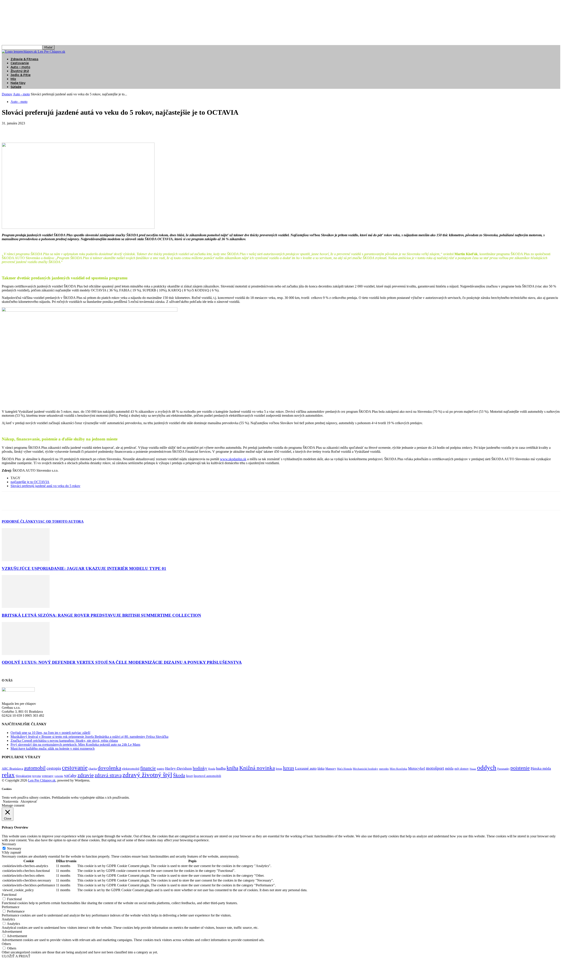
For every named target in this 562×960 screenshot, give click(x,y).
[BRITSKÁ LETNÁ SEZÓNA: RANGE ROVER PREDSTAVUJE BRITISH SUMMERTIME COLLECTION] (26, 607)
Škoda (179, 775)
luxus (288, 768)
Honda (211, 768)
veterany (48, 776)
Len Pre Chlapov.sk (42, 780)
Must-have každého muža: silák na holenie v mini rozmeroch (53, 748)
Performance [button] (10, 907)
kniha (232, 768)
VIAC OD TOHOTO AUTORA (60, 521)
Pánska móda (541, 768)
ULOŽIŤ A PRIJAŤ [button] (16, 956)
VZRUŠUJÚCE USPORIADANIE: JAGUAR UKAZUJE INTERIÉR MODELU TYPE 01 (84, 568)
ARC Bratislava (12, 768)
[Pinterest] (40, 129)
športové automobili (207, 776)
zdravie (85, 775)
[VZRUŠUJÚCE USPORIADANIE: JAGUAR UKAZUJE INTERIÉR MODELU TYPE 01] (26, 560)
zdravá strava (108, 775)
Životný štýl (20, 71)
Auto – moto (20, 67)
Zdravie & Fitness (24, 59)
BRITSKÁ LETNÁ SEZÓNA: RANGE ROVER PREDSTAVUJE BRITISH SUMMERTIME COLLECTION (101, 615)
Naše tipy (18, 83)
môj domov (461, 768)
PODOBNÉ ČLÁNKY (19, 521)
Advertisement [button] (12, 931)
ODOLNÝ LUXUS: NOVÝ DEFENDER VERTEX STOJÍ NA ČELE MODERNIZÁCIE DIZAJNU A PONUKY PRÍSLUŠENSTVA (122, 662)
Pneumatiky (503, 768)
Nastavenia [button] (10, 801)
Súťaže (16, 87)
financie (148, 768)
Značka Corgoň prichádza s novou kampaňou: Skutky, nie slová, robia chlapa (64, 740)
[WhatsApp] (56, 129)
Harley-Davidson (178, 768)
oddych (486, 767)
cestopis (54, 768)
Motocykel (416, 768)
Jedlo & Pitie (21, 75)
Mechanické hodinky (365, 768)
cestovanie (75, 767)
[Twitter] (25, 129)
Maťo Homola (344, 768)
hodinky (200, 768)
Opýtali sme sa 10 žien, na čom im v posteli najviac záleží (50, 733)
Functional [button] (9, 894)
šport (189, 776)
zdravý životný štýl (147, 774)
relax (8, 774)
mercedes (384, 768)
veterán (58, 776)
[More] (72, 130)
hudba (221, 768)
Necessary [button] (9, 844)
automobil (35, 768)
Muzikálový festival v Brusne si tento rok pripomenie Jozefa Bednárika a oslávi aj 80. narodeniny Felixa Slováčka (89, 736)
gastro (160, 768)
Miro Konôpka (398, 768)
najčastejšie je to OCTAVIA (30, 482)
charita (92, 768)
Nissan (473, 769)
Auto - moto (21, 94)
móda (449, 768)
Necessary (14, 848)
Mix (13, 79)
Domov (7, 94)
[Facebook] (9, 129)
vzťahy (70, 775)
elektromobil (130, 768)
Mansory (330, 768)
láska (320, 768)
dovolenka (109, 768)
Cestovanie (20, 63)
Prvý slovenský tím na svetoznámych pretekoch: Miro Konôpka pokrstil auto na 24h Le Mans (75, 744)
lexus (279, 768)
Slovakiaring (23, 776)
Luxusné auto (306, 768)
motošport (435, 768)
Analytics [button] (8, 919)
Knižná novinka (257, 768)
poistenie (520, 768)
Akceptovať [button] (28, 801)
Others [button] (6, 944)
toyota (36, 776)
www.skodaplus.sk (233, 459)
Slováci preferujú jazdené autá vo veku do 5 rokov (45, 486)
